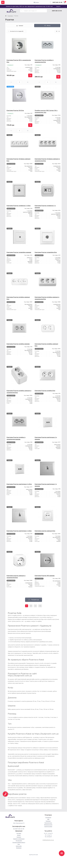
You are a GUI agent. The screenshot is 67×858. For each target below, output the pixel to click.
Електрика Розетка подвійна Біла (45, 390)
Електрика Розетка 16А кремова (44, 575)
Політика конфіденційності (19, 842)
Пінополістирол (48, 822)
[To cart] (30, 75)
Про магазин (19, 840)
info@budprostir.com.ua (48, 840)
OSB (48, 819)
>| (40, 606)
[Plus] (28, 82)
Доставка (19, 833)
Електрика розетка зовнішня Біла (45, 531)
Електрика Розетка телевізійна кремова (19, 252)
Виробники (18, 847)
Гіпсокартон (48, 817)
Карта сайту (19, 846)
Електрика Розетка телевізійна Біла (46, 252)
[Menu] (2, 2)
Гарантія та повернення (18, 838)
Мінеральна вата (48, 824)
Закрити (58, 6)
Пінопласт (48, 821)
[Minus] (11, 82)
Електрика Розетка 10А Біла (15, 110)
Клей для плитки (48, 826)
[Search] (22, 10)
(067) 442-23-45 (57, 2)
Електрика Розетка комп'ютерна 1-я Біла (19, 531)
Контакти (19, 837)
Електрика (10, 15)
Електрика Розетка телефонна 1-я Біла (18, 205)
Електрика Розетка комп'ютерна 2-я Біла (19, 484)
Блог (19, 844)
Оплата (19, 835)
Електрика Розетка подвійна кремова (18, 344)
